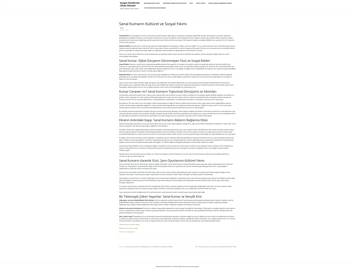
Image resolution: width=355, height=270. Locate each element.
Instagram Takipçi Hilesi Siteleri (174, 3)
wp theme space (193, 266)
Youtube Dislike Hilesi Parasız (155, 8)
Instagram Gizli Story (152, 3)
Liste (191, 3)
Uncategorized (130, 232)
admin (122, 28)
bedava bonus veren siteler (128, 228)
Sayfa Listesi (200, 3)
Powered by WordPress (164, 266)
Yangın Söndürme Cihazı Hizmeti (130, 4)
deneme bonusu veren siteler (129, 225)
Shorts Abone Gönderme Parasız (220, 3)
